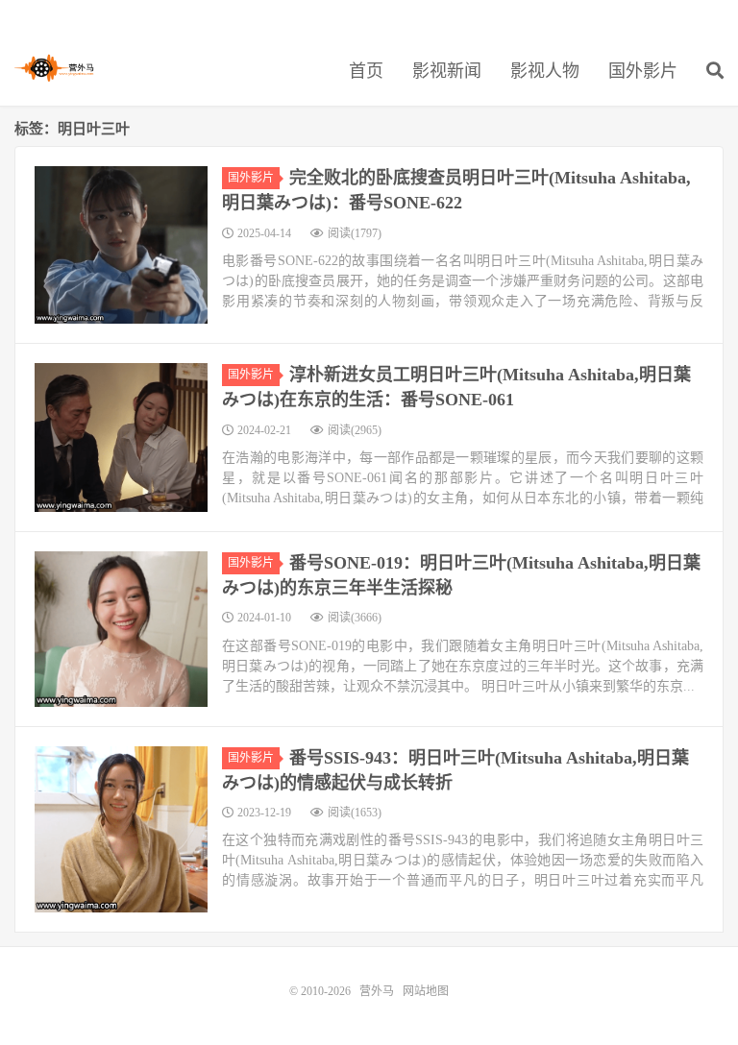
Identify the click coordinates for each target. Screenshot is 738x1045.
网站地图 (426, 991)
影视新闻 (446, 71)
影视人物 (544, 71)
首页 (366, 71)
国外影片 (642, 71)
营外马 (54, 68)
